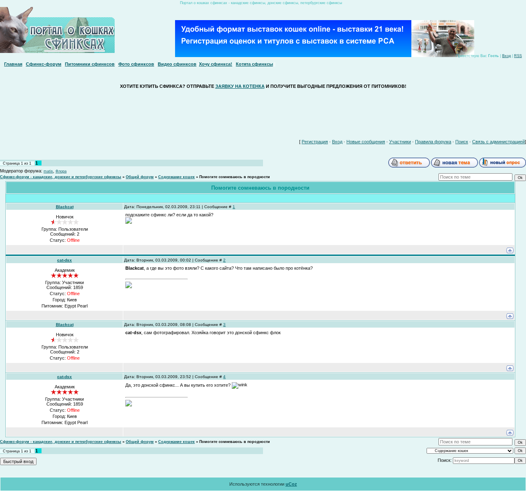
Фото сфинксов (136, 64)
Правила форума (433, 141)
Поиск (461, 141)
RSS (518, 56)
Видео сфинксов (177, 64)
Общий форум (140, 177)
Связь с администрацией (498, 141)
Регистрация (315, 141)
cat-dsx (64, 260)
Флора (61, 171)
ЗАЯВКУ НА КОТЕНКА (240, 86)
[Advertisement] (263, 112)
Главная (13, 64)
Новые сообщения (365, 141)
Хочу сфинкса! (215, 64)
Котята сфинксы (254, 64)
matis (48, 171)
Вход (506, 56)
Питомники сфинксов (90, 64)
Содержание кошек (176, 177)
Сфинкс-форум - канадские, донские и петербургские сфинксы (60, 177)
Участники (400, 141)
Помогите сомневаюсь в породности (234, 177)
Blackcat (65, 206)
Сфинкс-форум (43, 64)
